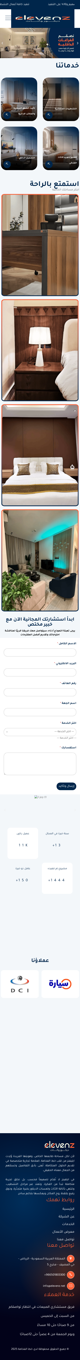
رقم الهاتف (68, 683)
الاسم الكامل (66, 643)
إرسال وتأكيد (66, 786)
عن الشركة (66, 1217)
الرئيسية (68, 1209)
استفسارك (68, 747)
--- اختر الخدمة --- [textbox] (66, 738)
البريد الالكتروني (65, 663)
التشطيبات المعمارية (66, 109)
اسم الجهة (68, 703)
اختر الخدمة (68, 723)
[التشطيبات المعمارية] (49, 115)
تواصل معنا (65, 1240)
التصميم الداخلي (27, 158)
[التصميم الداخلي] (7, 164)
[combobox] (66, 738)
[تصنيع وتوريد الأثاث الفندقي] (49, 164)
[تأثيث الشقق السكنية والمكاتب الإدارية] (7, 115)
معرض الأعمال (63, 1232)
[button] (2, 43)
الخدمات (68, 1224)
